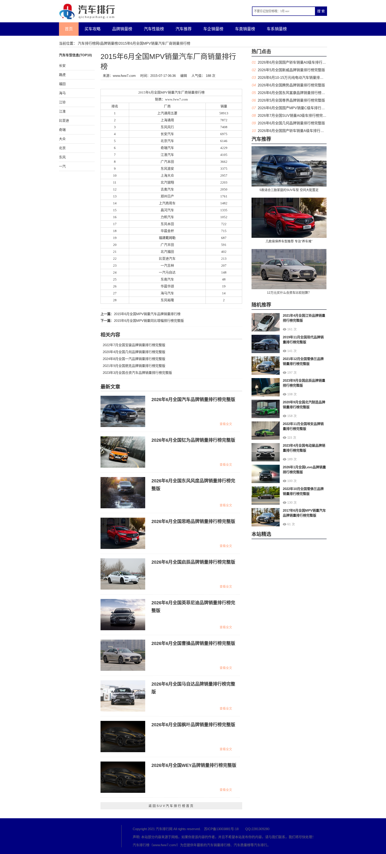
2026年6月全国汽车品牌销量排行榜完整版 (193, 399)
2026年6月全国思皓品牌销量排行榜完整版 (193, 521)
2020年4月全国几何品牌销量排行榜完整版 (134, 352)
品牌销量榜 (122, 29)
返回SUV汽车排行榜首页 (171, 806)
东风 (62, 157)
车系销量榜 (277, 29)
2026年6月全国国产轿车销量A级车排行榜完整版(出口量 (302, 131)
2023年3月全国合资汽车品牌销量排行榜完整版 (137, 373)
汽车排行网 (83, 836)
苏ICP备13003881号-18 (221, 829)
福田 (62, 84)
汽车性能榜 (154, 29)
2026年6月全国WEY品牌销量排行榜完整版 (193, 765)
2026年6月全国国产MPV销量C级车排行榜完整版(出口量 (302, 108)
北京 (62, 148)
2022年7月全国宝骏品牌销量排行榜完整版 (134, 345)
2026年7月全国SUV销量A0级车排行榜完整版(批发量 (300, 115)
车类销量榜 (245, 29)
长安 (62, 65)
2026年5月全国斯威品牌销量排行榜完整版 (291, 70)
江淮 (62, 111)
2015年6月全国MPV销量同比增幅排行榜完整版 (149, 320)
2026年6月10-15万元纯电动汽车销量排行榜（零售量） (301, 78)
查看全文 (226, 424)
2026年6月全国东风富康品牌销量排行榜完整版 (295, 93)
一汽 (62, 166)
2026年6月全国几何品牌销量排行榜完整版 (291, 123)
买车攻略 (92, 29)
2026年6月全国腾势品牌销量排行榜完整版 (291, 85)
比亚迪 (64, 120)
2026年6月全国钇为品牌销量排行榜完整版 (193, 440)
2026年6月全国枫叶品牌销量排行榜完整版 (193, 724)
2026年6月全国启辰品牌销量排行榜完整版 (193, 562)
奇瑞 (62, 130)
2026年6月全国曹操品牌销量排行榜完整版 (193, 643)
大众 (62, 139)
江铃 (62, 102)
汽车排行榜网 (88, 43)
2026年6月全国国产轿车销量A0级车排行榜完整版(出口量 (303, 62)
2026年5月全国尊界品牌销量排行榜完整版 (291, 100)
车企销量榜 (213, 29)
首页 (69, 29)
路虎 (62, 75)
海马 (62, 93)
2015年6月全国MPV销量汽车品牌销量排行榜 (147, 314)
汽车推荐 (184, 29)
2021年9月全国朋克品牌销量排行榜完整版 (134, 366)
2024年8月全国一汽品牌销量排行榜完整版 (134, 359)
